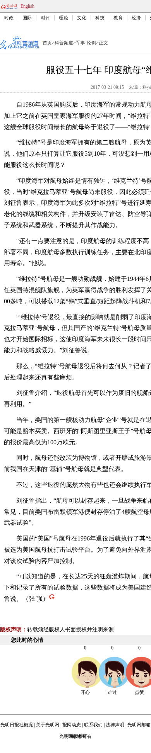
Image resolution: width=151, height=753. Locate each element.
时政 (9, 17)
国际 (27, 17)
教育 (118, 17)
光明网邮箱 (139, 725)
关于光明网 (47, 725)
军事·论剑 (86, 43)
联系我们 (93, 725)
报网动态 (71, 725)
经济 (136, 17)
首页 (47, 43)
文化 (81, 17)
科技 (100, 17)
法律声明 (115, 725)
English (27, 6)
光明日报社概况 (16, 725)
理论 (63, 17)
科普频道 (64, 43)
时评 (45, 17)
